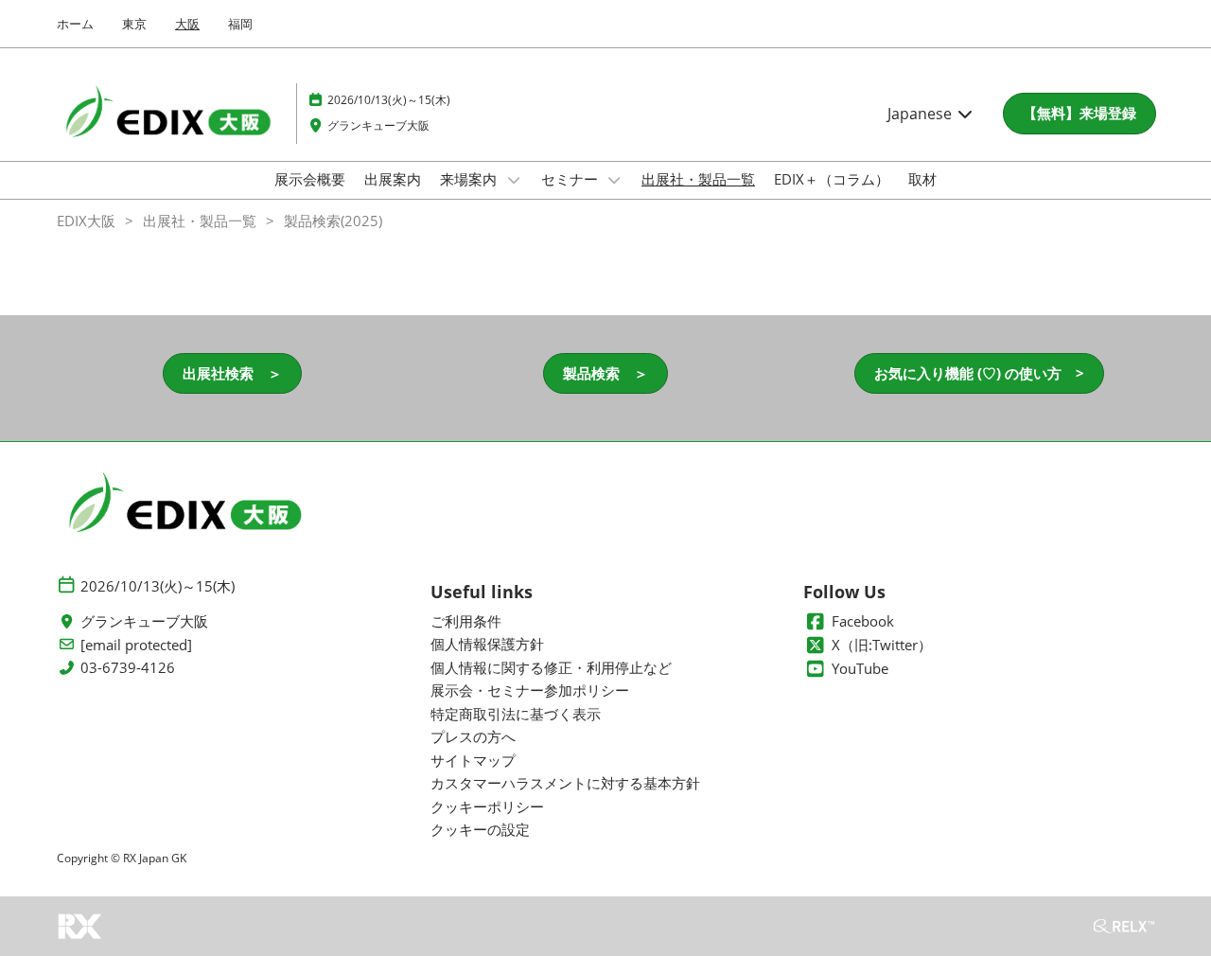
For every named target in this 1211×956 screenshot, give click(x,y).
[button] (1079, 113)
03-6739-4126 (127, 668)
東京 (134, 23)
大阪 (187, 23)
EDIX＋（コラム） (831, 178)
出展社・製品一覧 (698, 178)
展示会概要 (309, 178)
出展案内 (392, 178)
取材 (922, 178)
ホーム (75, 23)
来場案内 (470, 178)
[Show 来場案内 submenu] (513, 179)
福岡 (240, 23)
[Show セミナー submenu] (614, 179)
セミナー (571, 178)
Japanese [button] (921, 113)
